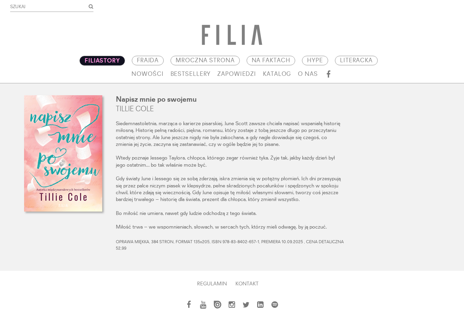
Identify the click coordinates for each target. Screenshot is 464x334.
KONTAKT (246, 284)
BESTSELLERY (191, 74)
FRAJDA (148, 60)
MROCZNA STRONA (205, 60)
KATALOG (277, 74)
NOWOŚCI (147, 74)
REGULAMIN (212, 284)
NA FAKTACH (271, 60)
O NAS (308, 74)
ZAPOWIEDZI (236, 74)
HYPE (315, 60)
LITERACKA (356, 60)
